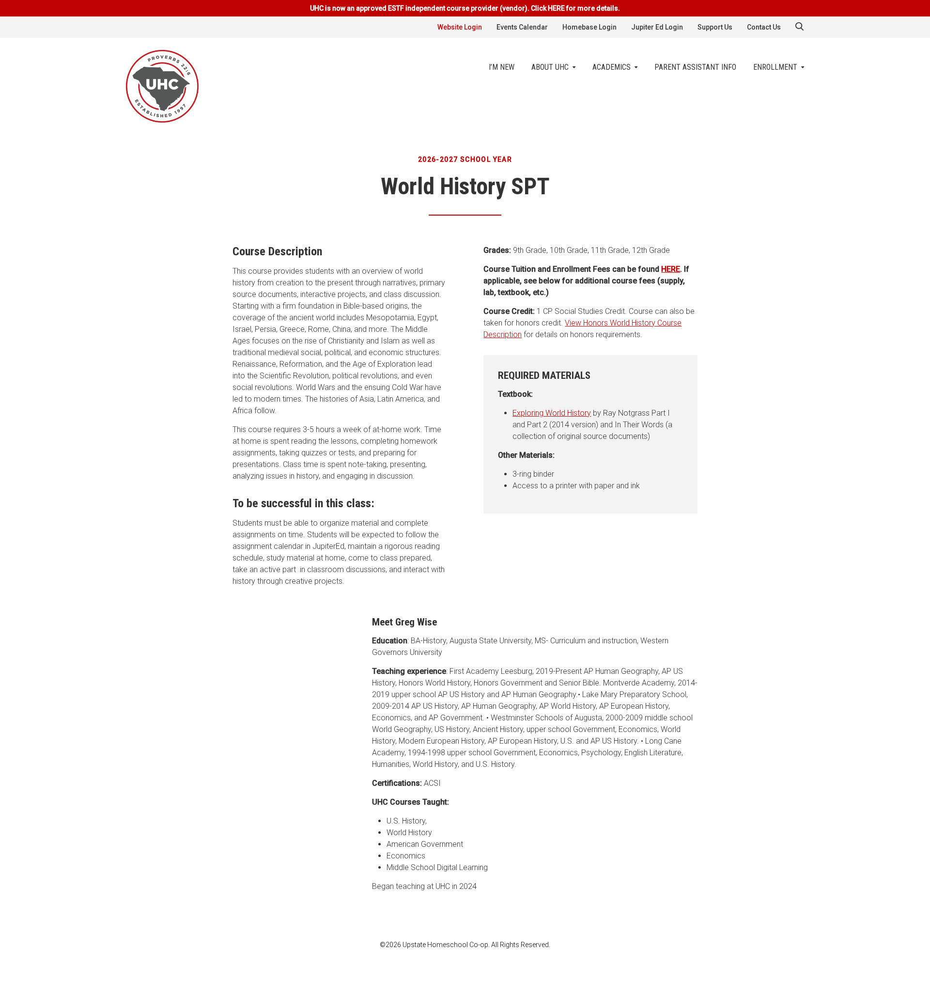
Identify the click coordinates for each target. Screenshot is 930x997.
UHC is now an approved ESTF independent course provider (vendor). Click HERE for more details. (465, 8)
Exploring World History (551, 413)
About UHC (550, 67)
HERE (670, 269)
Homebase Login (589, 27)
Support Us (715, 27)
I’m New (501, 67)
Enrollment (775, 67)
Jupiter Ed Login (657, 27)
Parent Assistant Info (695, 67)
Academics (611, 67)
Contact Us (764, 27)
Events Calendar (522, 27)
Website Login (459, 27)
